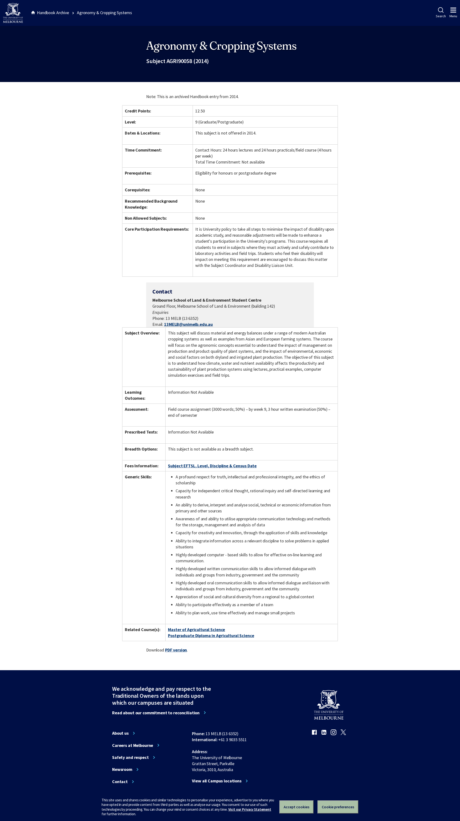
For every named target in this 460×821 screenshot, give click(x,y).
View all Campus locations (217, 781)
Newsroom (122, 769)
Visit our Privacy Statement (249, 809)
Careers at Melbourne (132, 745)
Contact (120, 781)
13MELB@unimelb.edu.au (188, 324)
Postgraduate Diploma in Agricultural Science (211, 635)
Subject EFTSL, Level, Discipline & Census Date (212, 466)
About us (120, 733)
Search (441, 16)
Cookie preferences (338, 806)
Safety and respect (130, 757)
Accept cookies (296, 806)
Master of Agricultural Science (196, 629)
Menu (453, 16)
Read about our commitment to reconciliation (156, 712)
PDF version (176, 650)
